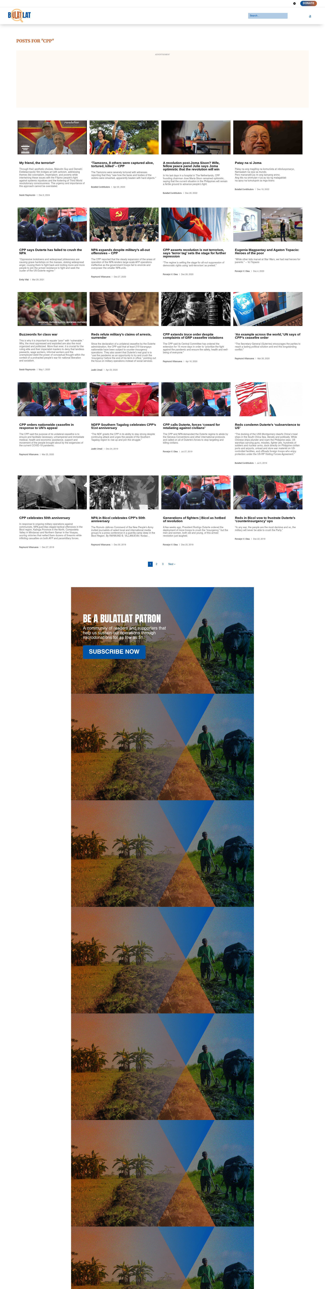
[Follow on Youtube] (288, 3)
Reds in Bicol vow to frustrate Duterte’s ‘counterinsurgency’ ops (267, 512)
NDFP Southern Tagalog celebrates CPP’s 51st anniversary (124, 424)
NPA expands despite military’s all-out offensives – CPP (124, 245)
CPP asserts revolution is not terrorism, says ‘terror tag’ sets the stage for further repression (196, 245)
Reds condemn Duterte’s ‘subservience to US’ (267, 424)
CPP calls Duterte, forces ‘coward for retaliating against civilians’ (196, 424)
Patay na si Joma (267, 159)
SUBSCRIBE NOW (114, 652)
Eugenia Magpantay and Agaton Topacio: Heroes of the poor (267, 245)
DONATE (308, 3)
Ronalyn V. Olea (170, 275)
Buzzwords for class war (52, 332)
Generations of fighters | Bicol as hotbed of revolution (196, 512)
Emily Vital (24, 280)
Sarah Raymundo (27, 195)
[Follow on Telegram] (294, 3)
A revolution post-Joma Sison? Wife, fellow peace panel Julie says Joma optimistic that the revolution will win (196, 159)
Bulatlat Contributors (100, 187)
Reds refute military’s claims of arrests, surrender (124, 332)
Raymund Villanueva (100, 277)
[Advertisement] (162, 81)
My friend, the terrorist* (52, 159)
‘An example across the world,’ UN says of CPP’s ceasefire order (267, 332)
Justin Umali (96, 370)
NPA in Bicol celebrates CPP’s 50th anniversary (124, 512)
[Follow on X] (276, 3)
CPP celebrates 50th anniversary (52, 512)
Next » (171, 564)
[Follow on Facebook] (270, 3)
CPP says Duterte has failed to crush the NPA (52, 245)
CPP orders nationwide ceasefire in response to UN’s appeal (52, 424)
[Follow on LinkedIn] (282, 3)
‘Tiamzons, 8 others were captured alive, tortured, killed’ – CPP (124, 159)
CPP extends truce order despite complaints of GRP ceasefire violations (196, 332)
